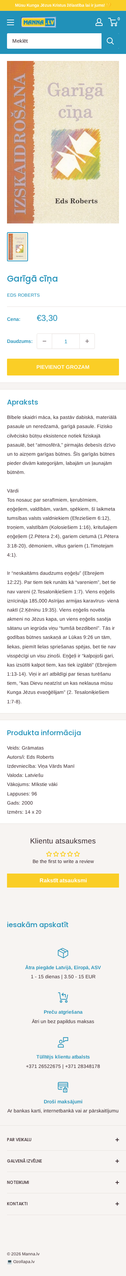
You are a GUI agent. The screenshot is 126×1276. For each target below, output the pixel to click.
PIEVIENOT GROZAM (63, 367)
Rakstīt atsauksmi (63, 880)
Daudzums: (20, 341)
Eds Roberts (23, 295)
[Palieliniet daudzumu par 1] (87, 341)
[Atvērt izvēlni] (10, 22)
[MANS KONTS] (99, 22)
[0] (113, 22)
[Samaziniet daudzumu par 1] (44, 341)
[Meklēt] (110, 41)
